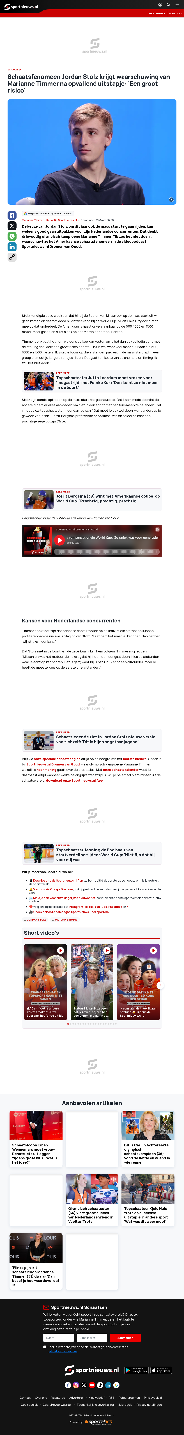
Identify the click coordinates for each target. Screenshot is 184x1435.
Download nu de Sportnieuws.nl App (58, 880)
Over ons (41, 1398)
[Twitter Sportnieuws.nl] (84, 1385)
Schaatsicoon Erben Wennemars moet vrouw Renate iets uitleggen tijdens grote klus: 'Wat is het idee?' (34, 1154)
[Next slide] (160, 985)
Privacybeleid (153, 1398)
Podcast (175, 13)
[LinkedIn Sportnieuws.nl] (108, 1385)
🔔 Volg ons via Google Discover (51, 889)
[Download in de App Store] (161, 1371)
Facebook (115, 907)
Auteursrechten (129, 1398)
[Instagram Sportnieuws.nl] (76, 1385)
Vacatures (58, 1398)
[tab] (68, 1024)
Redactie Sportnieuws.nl (61, 220)
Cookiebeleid (29, 1405)
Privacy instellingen (149, 1405)
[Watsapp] (12, 236)
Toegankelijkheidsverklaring (95, 1405)
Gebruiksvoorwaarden (57, 1405)
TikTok (88, 907)
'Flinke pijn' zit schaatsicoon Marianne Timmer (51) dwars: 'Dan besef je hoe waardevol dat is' (35, 1276)
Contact (25, 1398)
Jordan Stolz (37, 919)
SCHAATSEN (14, 69)
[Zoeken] (168, 4)
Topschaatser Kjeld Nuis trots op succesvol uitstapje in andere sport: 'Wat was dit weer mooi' (146, 1215)
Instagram (76, 907)
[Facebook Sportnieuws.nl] (68, 1385)
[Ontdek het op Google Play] (136, 1371)
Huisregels (125, 1405)
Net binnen (157, 13)
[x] (12, 225)
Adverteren (76, 1398)
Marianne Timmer (33, 220)
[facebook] (12, 215)
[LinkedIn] (12, 246)
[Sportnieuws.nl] (21, 7)
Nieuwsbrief (97, 1398)
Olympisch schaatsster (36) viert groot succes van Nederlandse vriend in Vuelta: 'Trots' (90, 1215)
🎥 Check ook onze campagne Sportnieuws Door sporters (69, 912)
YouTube (101, 907)
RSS (111, 1398)
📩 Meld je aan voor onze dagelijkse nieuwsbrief (62, 898)
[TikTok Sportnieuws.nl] (100, 1385)
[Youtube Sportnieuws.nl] (92, 1385)
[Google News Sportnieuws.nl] (116, 1385)
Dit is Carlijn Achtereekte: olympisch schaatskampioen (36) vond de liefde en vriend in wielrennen (147, 1154)
